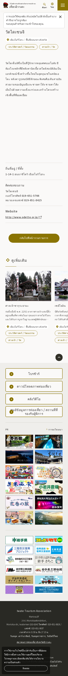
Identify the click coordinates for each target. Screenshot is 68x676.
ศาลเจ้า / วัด (48, 46)
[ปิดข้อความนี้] (60, 17)
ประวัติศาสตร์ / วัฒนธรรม (21, 46)
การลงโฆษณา (55, 429)
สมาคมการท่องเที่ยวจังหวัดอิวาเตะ (34, 641)
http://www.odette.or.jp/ (22, 217)
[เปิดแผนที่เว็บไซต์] (62, 5)
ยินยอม (26, 668)
